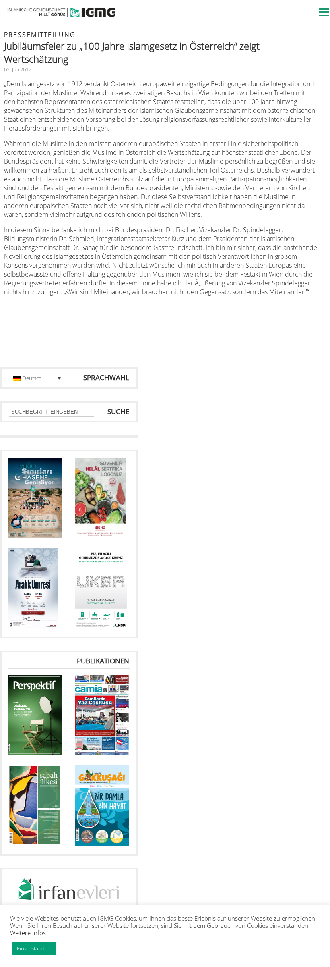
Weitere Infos (28, 933)
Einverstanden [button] (34, 948)
